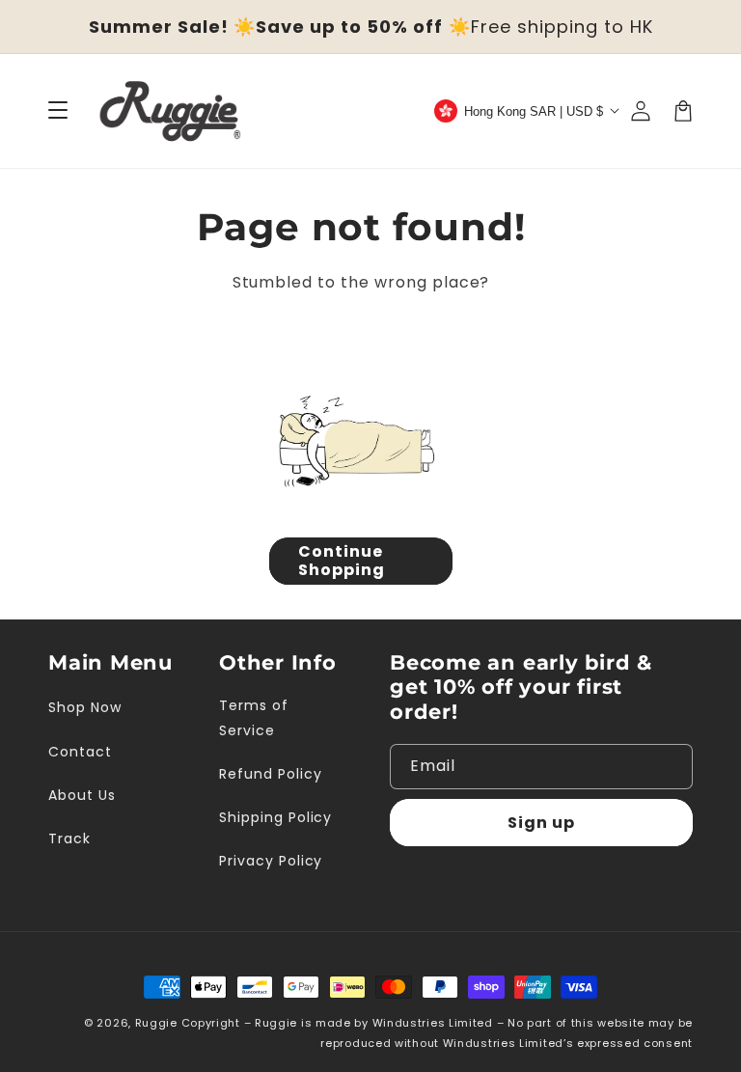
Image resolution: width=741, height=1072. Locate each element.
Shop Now (85, 707)
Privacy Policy (270, 860)
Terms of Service (253, 717)
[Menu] (58, 111)
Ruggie (156, 1023)
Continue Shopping (341, 560)
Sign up (541, 822)
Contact (80, 751)
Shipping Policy (275, 817)
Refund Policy (270, 773)
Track (69, 838)
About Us (82, 795)
